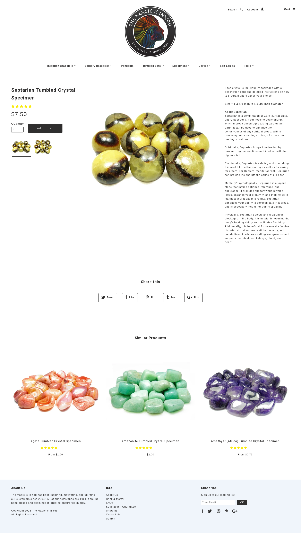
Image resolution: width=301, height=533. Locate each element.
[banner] (150, 31)
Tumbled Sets (152, 65)
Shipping (112, 510)
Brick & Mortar (115, 499)
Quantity (17, 123)
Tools (248, 65)
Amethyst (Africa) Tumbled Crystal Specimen (245, 441)
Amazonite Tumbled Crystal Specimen (150, 441)
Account (253, 9)
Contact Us (113, 514)
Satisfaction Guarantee (121, 506)
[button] (22, 106)
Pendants (127, 65)
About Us (112, 494)
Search (233, 9)
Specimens (180, 65)
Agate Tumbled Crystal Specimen (56, 441)
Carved (204, 65)
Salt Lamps (227, 65)
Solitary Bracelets (97, 65)
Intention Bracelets (60, 65)
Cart (287, 9)
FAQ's (109, 502)
